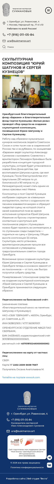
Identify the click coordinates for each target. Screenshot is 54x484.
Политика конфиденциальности (27, 467)
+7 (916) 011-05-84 (20, 34)
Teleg (49, 456)
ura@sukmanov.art (19, 40)
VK (48, 464)
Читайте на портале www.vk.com (21, 377)
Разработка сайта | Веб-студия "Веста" (27, 478)
